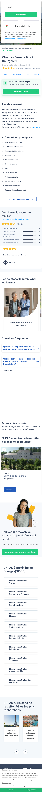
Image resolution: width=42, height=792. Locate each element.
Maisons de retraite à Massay (18, 615)
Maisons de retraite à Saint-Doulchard (18, 604)
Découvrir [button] (9, 490)
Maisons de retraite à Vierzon (18, 582)
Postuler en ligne (21, 91)
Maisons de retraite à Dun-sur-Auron (20, 681)
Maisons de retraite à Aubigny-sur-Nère (18, 670)
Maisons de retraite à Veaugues (18, 659)
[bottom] (4, 449)
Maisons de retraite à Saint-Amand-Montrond (19, 593)
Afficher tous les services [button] (19, 199)
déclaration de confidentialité (15, 39)
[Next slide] (25, 751)
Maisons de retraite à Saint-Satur (18, 648)
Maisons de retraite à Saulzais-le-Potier (18, 637)
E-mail (9, 7)
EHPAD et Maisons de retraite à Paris (11, 733)
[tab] (18, 43)
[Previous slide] (16, 751)
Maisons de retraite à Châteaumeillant (18, 626)
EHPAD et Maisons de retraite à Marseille (30, 734)
